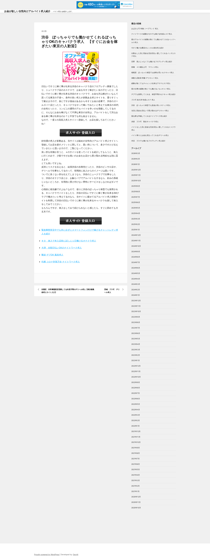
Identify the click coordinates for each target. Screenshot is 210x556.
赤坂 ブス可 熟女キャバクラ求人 (145, 121)
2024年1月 (135, 295)
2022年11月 (135, 371)
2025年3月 (135, 219)
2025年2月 (135, 224)
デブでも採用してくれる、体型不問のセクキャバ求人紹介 (153, 94)
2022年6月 (135, 399)
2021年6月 (135, 464)
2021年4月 (135, 475)
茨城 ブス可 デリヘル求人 (112, 290)
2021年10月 (136, 442)
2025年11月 (136, 175)
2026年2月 (135, 159)
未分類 (44, 31)
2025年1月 (135, 230)
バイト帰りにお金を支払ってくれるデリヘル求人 (150, 135)
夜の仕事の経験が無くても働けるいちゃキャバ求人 (151, 89)
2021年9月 (135, 448)
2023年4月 (135, 344)
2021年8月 (135, 453)
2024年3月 (135, 284)
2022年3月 (135, 415)
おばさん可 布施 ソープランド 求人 (144, 29)
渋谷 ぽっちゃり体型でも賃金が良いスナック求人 (151, 105)
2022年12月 (136, 366)
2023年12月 (136, 300)
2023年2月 (135, 355)
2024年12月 (136, 235)
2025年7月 (135, 197)
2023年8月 (135, 322)
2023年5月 (135, 339)
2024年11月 (136, 240)
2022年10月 (136, 377)
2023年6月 (135, 333)
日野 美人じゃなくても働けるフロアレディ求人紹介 (151, 61)
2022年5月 (135, 404)
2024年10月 (136, 246)
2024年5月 (135, 273)
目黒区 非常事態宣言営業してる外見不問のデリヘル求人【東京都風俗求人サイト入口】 (67, 290)
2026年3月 (135, 153)
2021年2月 (135, 486)
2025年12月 (136, 170)
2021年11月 (135, 437)
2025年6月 (135, 202)
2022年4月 (135, 410)
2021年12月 (135, 431)
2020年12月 (136, 497)
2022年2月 (135, 420)
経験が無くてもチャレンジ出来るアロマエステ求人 (151, 83)
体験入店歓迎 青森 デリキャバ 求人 (144, 78)
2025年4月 (135, 213)
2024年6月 (135, 268)
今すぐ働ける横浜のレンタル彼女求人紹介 (147, 48)
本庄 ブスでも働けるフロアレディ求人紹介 (148, 141)
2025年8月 (135, 191)
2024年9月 (135, 251)
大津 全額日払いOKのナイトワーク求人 (61, 247)
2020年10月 (136, 508)
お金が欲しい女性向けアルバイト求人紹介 (27, 11)
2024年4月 (135, 279)
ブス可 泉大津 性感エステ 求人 (143, 100)
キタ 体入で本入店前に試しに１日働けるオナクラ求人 (68, 240)
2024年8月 (135, 257)
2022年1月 (135, 426)
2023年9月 (135, 317)
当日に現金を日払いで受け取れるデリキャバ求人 (150, 111)
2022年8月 (135, 388)
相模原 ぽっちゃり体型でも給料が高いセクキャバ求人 (152, 72)
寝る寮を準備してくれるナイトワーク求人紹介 (149, 116)
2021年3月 (135, 480)
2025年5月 (135, 208)
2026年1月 (135, 164)
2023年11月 (136, 306)
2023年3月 (135, 350)
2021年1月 (135, 491)
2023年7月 (135, 328)
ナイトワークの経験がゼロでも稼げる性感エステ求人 (151, 34)
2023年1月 (135, 360)
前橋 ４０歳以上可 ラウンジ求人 (145, 67)
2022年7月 (135, 393)
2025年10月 (136, 180)
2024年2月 (135, 290)
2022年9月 (135, 382)
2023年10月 (136, 311)
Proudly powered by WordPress (46, 554)
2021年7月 (135, 459)
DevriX (75, 554)
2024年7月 (135, 262)
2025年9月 (135, 186)
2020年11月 (136, 502)
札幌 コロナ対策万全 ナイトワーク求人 (60, 261)
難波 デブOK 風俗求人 (52, 254)
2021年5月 (135, 469)
